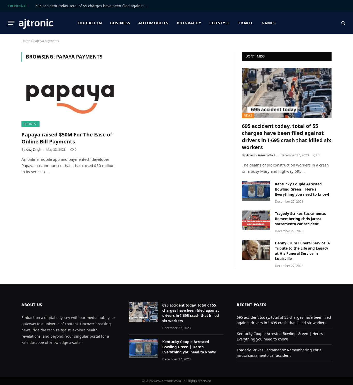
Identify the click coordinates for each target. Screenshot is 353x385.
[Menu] (11, 23)
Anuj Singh (33, 149)
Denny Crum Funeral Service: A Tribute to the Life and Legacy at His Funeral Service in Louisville (302, 251)
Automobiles (153, 22)
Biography (189, 22)
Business (120, 22)
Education (90, 22)
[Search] (342, 23)
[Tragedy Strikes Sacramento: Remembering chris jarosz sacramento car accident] (256, 220)
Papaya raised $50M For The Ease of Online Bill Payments (66, 138)
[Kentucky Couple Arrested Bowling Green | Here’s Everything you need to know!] (256, 191)
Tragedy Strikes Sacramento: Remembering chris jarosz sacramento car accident (300, 218)
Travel (245, 22)
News (248, 115)
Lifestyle (219, 22)
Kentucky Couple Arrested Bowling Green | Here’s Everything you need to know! (302, 189)
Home (25, 41)
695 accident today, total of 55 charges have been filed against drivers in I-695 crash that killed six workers (93, 6)
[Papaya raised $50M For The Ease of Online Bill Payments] (70, 99)
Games (269, 22)
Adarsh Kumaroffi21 (260, 155)
